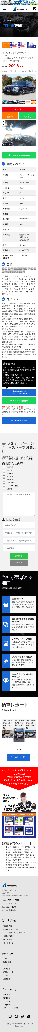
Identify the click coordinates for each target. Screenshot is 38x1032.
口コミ (5, 975)
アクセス (6, 1001)
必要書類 (6, 978)
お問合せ (6, 1004)
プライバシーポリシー (11, 1008)
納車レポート (8, 972)
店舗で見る (19, 109)
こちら (31, 459)
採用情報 (6, 997)
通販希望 (9, 479)
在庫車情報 (7, 926)
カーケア (6, 965)
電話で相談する (10, 116)
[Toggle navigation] (4, 9)
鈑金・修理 (7, 961)
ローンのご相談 (11, 485)
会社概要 (6, 994)
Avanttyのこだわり (10, 929)
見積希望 (9, 473)
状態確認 (9, 470)
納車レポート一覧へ (18, 757)
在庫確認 (9, 467)
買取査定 (6, 968)
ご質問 (8, 489)
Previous (5, 731)
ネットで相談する (27, 116)
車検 (5, 958)
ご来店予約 (10, 482)
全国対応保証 (8, 936)
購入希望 (9, 476)
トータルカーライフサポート (14, 932)
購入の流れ (7, 939)
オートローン (8, 943)
